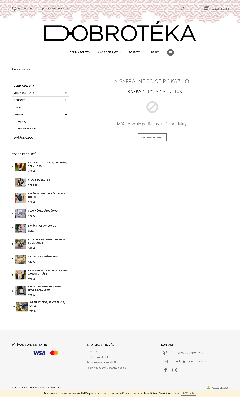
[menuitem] (80, 52)
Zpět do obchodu (152, 137)
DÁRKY (17, 107)
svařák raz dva (23, 137)
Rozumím (188, 393)
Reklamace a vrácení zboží (101, 362)
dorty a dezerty (24, 85)
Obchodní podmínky (98, 357)
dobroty (19, 100)
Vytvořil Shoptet (220, 387)
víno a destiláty (24, 93)
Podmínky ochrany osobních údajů (106, 367)
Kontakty (92, 351)
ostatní (19, 114)
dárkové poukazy (26, 128)
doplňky (21, 121)
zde (177, 393)
